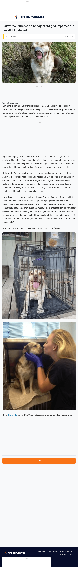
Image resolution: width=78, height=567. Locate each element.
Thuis (71, 554)
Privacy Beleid (52, 551)
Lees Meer (39, 461)
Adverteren (63, 554)
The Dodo (12, 414)
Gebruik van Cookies (66, 551)
